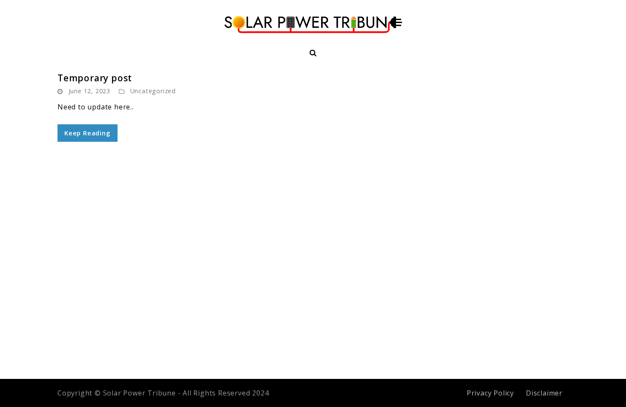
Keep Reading (87, 133)
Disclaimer (544, 393)
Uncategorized (153, 91)
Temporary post (94, 78)
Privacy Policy (490, 393)
